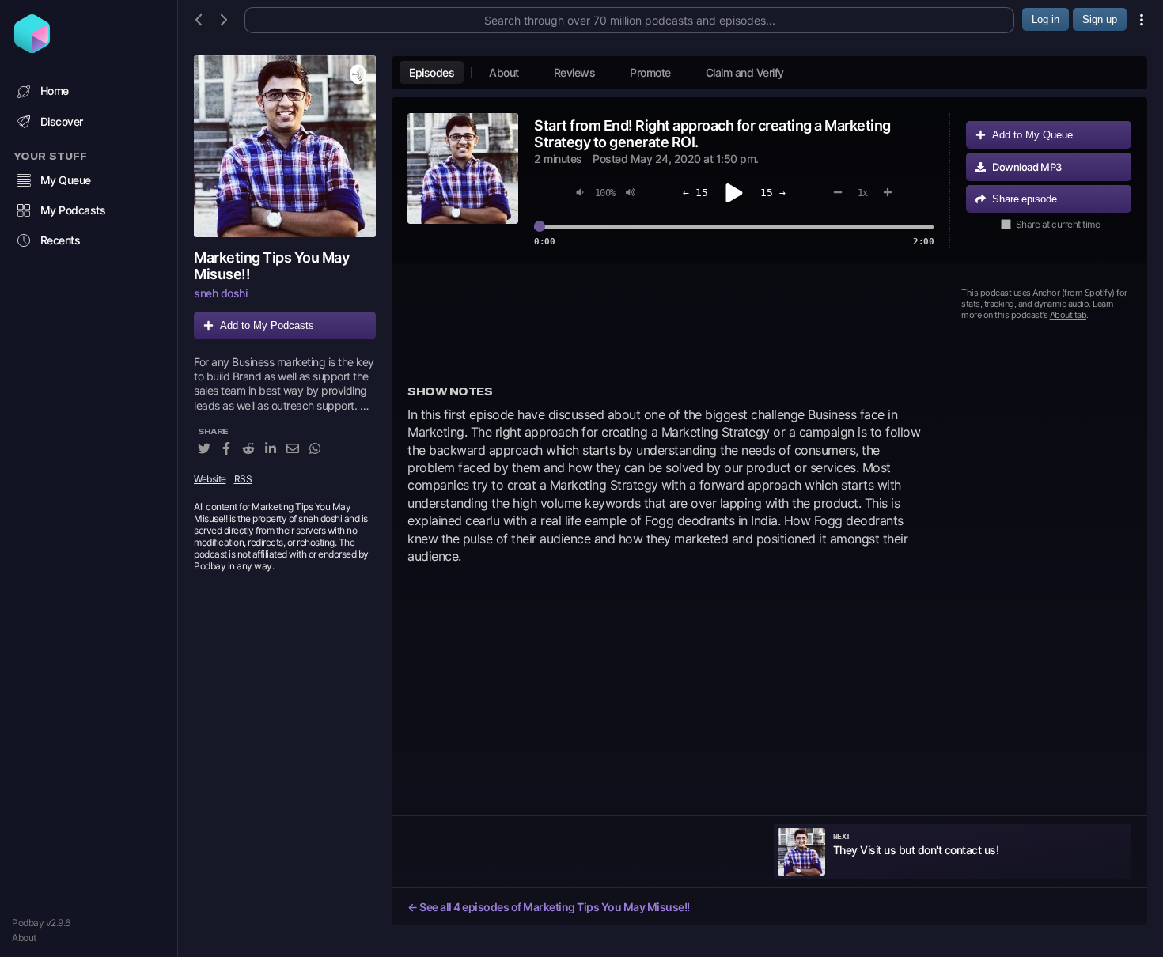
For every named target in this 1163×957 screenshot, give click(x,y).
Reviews (575, 72)
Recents (60, 240)
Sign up (1099, 19)
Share (1024, 199)
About (24, 938)
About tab (1068, 314)
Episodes (431, 72)
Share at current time (1058, 224)
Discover (61, 121)
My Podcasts (73, 210)
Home (54, 90)
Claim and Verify (745, 72)
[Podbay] (32, 48)
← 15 (695, 193)
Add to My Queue (1032, 135)
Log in (1045, 19)
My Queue (65, 180)
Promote (650, 72)
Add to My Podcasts (267, 325)
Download (1027, 167)
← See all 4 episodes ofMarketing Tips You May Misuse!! (548, 907)
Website (210, 479)
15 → (773, 193)
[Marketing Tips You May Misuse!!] (285, 146)
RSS (243, 479)
